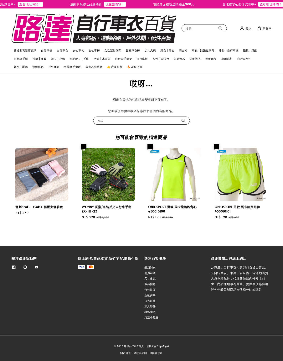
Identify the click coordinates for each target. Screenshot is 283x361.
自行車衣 (62, 50)
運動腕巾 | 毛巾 (79, 58)
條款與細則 (140, 353)
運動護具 (195, 58)
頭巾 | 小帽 (58, 58)
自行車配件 (244, 58)
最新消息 (150, 267)
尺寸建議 (150, 278)
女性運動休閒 (112, 50)
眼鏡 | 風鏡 (250, 50)
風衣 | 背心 (167, 50)
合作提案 (150, 289)
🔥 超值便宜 (134, 67)
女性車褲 (94, 50)
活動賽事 (150, 295)
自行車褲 (46, 50)
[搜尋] (220, 28)
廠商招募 (150, 284)
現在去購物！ (108, 4)
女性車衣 (78, 50)
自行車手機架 (123, 58)
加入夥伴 (150, 306)
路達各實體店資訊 (25, 50)
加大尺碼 (150, 50)
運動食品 (179, 58)
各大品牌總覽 (94, 67)
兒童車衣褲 (133, 50)
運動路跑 (38, 67)
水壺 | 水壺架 (102, 58)
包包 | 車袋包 (160, 58)
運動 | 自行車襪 (228, 50)
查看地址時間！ (24, 4)
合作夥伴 (150, 301)
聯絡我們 (150, 312)
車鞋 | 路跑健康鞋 (203, 50)
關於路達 (125, 353)
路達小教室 (151, 317)
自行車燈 (142, 58)
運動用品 (211, 58)
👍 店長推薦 (114, 67)
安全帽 (183, 50)
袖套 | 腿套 (39, 58)
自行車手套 (21, 58)
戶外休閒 (53, 67)
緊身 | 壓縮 (21, 67)
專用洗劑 (227, 58)
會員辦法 (150, 273)
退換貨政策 (156, 353)
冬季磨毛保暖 (72, 67)
